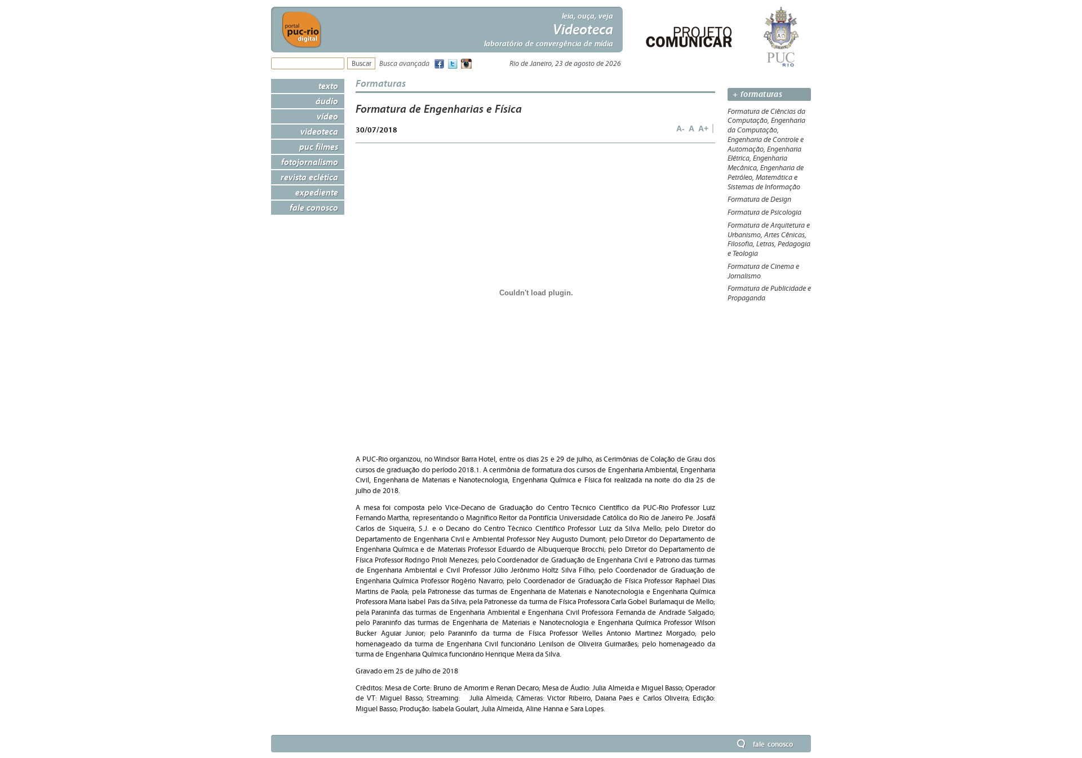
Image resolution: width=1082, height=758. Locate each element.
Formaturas (381, 83)
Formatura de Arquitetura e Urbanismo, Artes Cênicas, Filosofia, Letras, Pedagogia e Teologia (769, 239)
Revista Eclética (309, 177)
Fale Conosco (314, 207)
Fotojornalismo (309, 162)
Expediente (316, 192)
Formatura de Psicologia (764, 212)
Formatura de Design (759, 199)
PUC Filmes (318, 146)
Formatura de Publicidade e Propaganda (769, 293)
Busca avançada (404, 64)
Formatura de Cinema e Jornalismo (763, 271)
